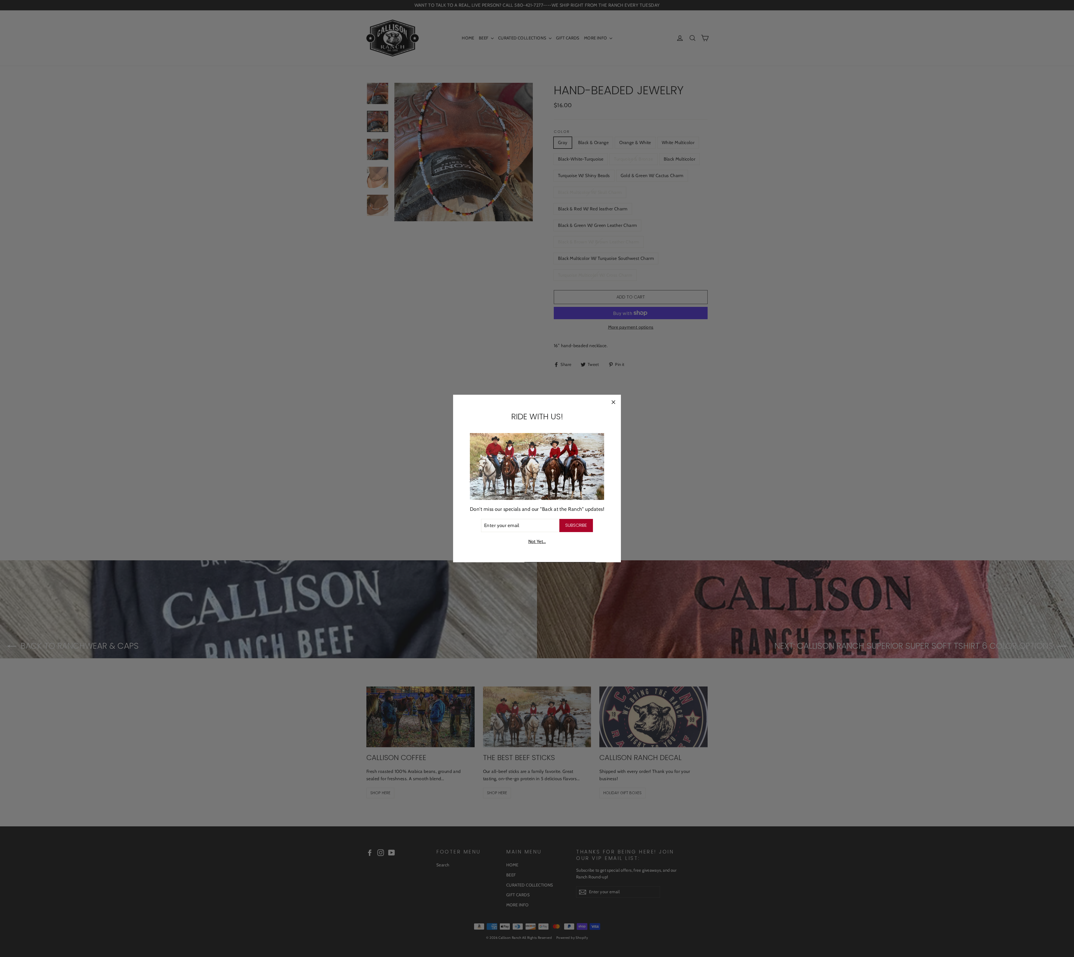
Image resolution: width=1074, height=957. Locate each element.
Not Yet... (537, 541)
